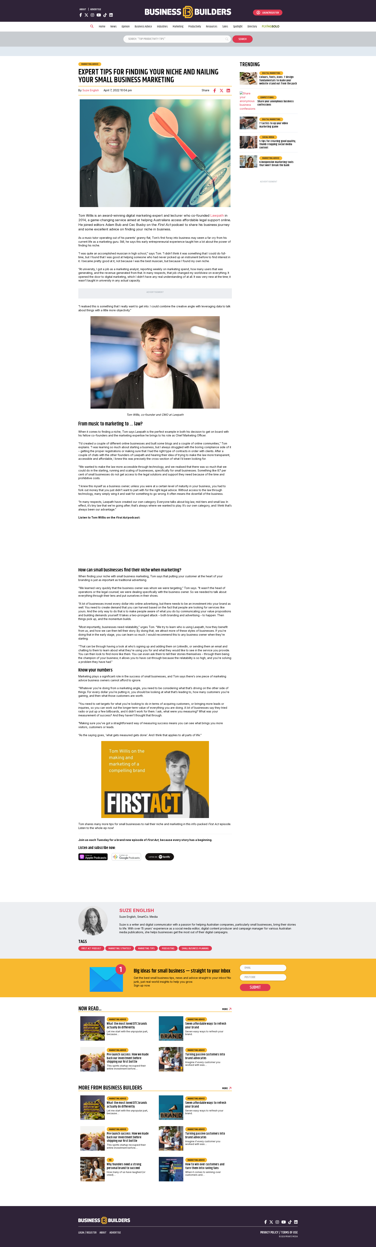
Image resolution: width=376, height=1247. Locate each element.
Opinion (126, 26)
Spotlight (237, 26)
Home (102, 26)
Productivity (194, 26)
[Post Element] (115, 1030)
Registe (91, 1232)
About (83, 9)
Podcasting (168, 948)
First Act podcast (91, 948)
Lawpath (217, 215)
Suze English (90, 90)
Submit (255, 987)
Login (81, 1232)
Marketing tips (146, 948)
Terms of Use (289, 1232)
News (113, 26)
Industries (162, 26)
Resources (211, 26)
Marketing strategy (119, 948)
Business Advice (143, 26)
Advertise (95, 9)
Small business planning (195, 948)
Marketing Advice (89, 64)
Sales (225, 26)
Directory (252, 26)
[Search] (92, 27)
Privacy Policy (269, 1232)
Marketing (178, 26)
